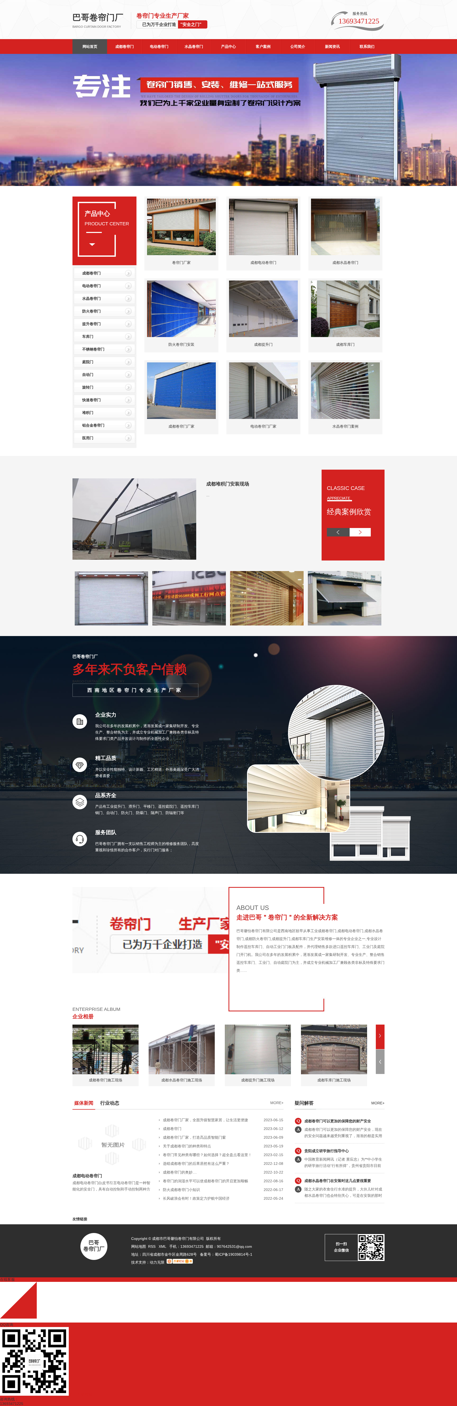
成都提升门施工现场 (258, 1080)
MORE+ (277, 1103)
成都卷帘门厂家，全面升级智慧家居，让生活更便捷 (205, 1120)
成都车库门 (345, 344)
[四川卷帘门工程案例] (189, 624)
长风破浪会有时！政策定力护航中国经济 (196, 1198)
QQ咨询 (6, 1325)
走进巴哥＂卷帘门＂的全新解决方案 (287, 917)
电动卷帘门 (159, 46)
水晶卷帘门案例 (345, 426)
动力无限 (157, 1262)
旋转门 (87, 387)
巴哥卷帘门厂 (97, 20)
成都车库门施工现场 (334, 1080)
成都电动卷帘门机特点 (322, 1181)
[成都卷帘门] (228, 120)
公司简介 (297, 46)
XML (163, 1246)
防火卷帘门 (91, 311)
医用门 (87, 438)
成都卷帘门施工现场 (105, 1080)
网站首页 (90, 46)
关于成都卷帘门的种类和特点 (187, 1146)
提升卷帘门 (91, 324)
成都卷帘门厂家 (181, 426)
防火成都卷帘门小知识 (181, 1190)
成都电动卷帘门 (263, 262)
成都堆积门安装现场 (227, 484)
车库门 (87, 336)
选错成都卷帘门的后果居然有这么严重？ (196, 1163)
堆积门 (87, 412)
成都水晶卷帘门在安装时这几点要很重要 (337, 1151)
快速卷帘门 (91, 400)
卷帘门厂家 (181, 262)
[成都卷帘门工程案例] (344, 624)
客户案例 (263, 46)
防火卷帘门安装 (181, 344)
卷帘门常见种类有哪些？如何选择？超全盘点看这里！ (207, 1155)
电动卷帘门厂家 (263, 426)
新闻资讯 (332, 46)
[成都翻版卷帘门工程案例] (111, 624)
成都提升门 (263, 344)
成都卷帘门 (124, 46)
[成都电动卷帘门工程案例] (267, 624)
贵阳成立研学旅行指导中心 (326, 1121)
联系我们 (367, 46)
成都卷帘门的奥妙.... (180, 1172)
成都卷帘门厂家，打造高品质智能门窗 (194, 1137)
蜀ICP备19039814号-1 (233, 1254)
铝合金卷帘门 (93, 425)
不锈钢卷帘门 (93, 349)
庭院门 (87, 362)
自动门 (87, 374)
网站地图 (138, 1246)
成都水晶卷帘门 (345, 262)
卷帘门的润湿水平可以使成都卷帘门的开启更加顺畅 (205, 1181)
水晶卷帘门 (194, 46)
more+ (378, 1103)
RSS (152, 1246)
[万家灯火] (180, 1262)
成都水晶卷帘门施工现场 (181, 1080)
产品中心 (228, 46)
